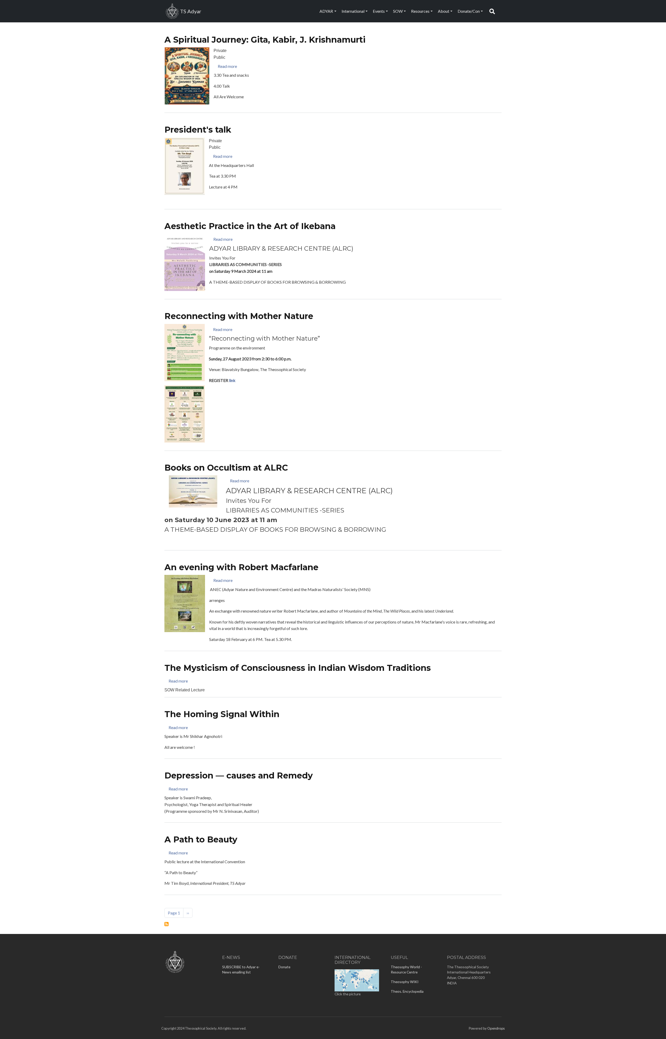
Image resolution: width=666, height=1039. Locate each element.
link (232, 380)
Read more (227, 66)
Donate (284, 967)
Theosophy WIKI (404, 981)
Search (493, 11)
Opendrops (496, 1028)
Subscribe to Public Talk (166, 924)
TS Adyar (190, 11)
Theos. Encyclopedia (407, 991)
